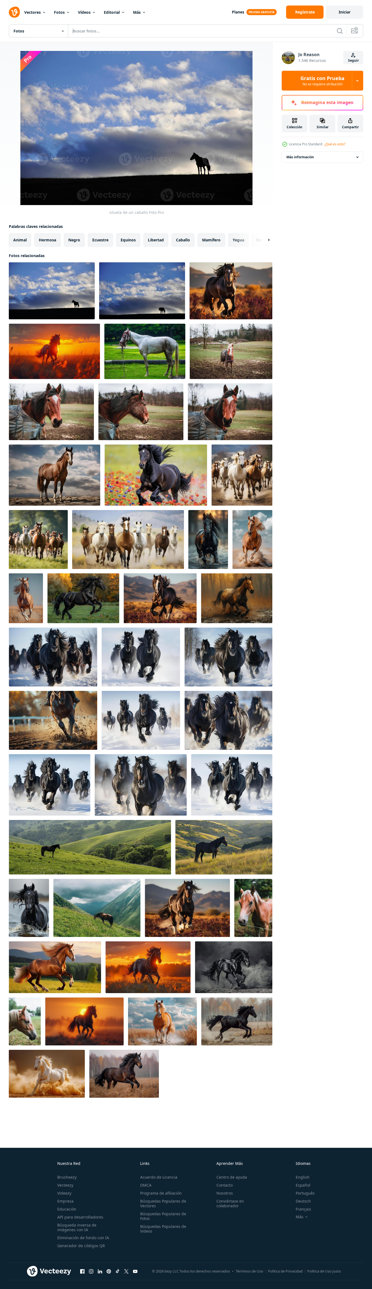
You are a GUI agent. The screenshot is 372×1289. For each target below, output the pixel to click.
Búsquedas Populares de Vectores (163, 1203)
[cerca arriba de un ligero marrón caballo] (253, 908)
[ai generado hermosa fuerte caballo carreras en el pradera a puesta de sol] (187, 908)
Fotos (59, 12)
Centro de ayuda (231, 1177)
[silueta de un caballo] (52, 290)
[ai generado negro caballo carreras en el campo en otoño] (124, 1074)
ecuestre (100, 239)
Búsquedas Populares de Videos (163, 1229)
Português (305, 1193)
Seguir (353, 60)
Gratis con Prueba (322, 80)
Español (303, 1185)
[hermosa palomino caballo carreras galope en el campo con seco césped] (162, 1021)
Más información (300, 157)
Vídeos (84, 12)
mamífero (211, 239)
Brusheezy (67, 1177)
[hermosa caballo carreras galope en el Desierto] (252, 539)
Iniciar (345, 12)
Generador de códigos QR (81, 1245)
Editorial (112, 12)
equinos (128, 239)
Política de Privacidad (285, 1271)
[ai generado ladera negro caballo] (90, 847)
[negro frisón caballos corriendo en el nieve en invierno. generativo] (53, 657)
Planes (238, 12)
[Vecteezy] (14, 12)
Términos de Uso (249, 1271)
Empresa (65, 1201)
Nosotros (224, 1193)
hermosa (47, 239)
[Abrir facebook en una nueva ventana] (82, 1271)
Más (137, 12)
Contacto (224, 1185)
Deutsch (303, 1201)
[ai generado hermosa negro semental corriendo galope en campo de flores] (156, 475)
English (302, 1177)
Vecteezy (65, 1185)
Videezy (64, 1193)
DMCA (145, 1185)
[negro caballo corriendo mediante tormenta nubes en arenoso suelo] (233, 967)
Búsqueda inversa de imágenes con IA (76, 1227)
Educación (66, 1209)
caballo (183, 239)
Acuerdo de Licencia (158, 1177)
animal (20, 239)
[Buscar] (339, 31)
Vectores (32, 12)
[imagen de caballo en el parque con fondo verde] (144, 351)
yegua (238, 239)
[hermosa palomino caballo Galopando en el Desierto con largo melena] (26, 598)
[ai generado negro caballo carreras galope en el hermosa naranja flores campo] (230, 290)
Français (303, 1209)
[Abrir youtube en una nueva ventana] (135, 1271)
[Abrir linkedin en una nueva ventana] (100, 1271)
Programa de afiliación (161, 1193)
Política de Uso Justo (324, 1271)
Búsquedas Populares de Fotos (163, 1216)
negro (74, 239)
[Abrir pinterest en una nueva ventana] (109, 1271)
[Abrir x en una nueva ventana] (126, 1271)
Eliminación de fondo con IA (83, 1237)
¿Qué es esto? (334, 144)
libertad (156, 239)
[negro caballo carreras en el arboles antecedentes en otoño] (83, 598)
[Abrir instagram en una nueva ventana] (91, 1271)
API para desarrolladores (80, 1217)
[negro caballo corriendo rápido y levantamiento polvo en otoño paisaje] (236, 1021)
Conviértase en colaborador (230, 1203)
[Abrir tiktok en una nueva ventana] (117, 1271)
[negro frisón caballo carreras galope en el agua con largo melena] (29, 908)
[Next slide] (264, 240)
